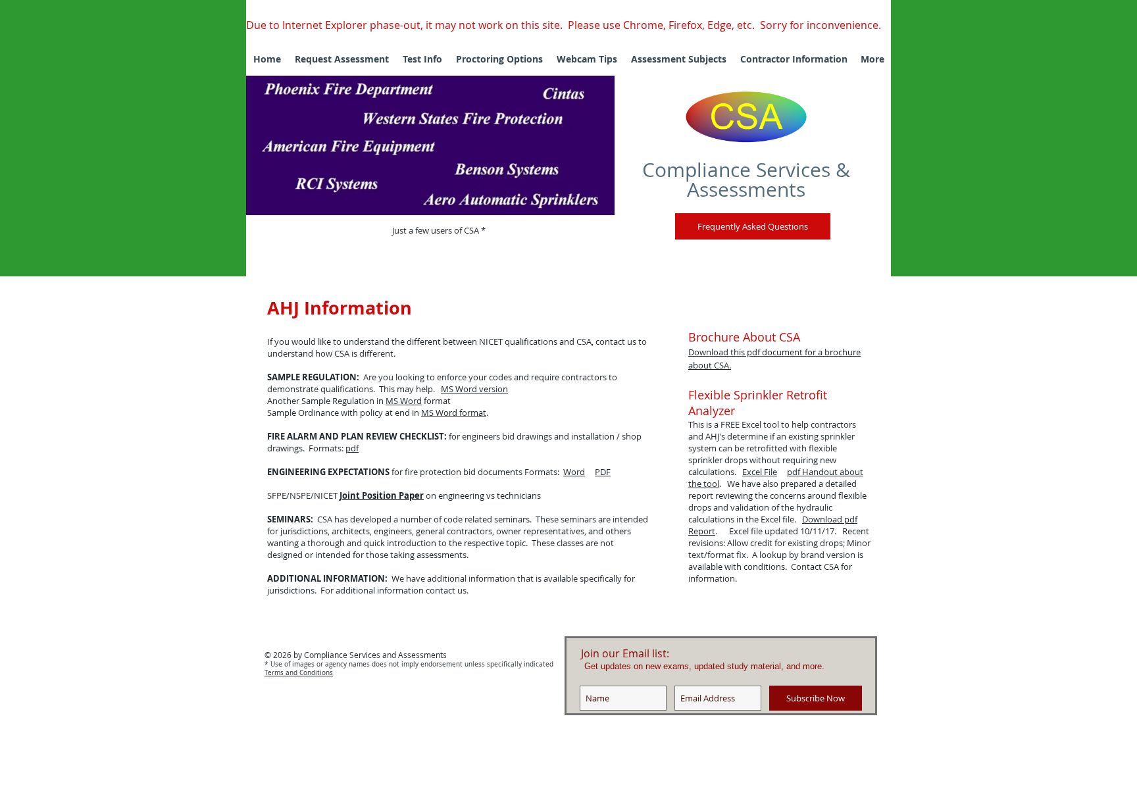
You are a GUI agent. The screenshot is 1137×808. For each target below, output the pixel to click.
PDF (603, 472)
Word (574, 472)
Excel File (759, 472)
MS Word (404, 401)
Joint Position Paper (382, 495)
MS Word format (453, 412)
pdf (352, 448)
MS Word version (474, 389)
